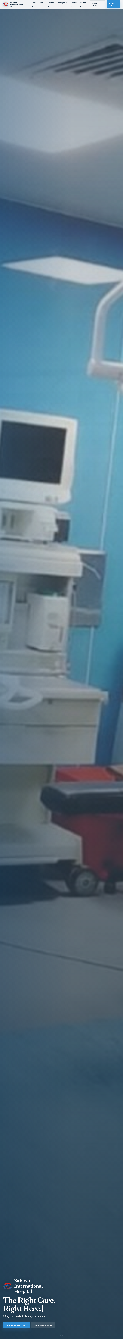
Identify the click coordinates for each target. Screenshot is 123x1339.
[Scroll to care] (61, 1334)
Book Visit (111, 4)
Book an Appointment (16, 1325)
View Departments (43, 1325)
